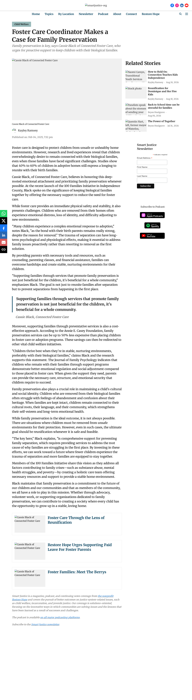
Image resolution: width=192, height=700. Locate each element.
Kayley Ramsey (28, 130)
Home (36, 14)
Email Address (144, 158)
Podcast (103, 14)
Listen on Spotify (152, 225)
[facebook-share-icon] (3, 229)
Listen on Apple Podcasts (152, 215)
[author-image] (14, 130)
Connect (131, 14)
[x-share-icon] (3, 222)
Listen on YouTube (152, 236)
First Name (142, 167)
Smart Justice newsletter (45, 624)
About (117, 14)
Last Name (142, 176)
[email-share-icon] (3, 243)
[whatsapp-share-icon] (3, 215)
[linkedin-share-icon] (3, 236)
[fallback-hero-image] (136, 76)
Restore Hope (151, 14)
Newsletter (86, 14)
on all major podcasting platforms (60, 617)
